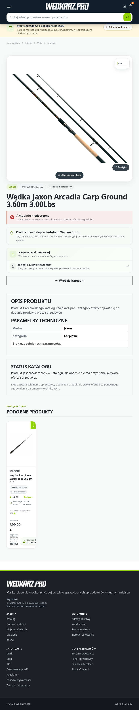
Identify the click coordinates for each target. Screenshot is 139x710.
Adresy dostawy (81, 619)
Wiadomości (79, 624)
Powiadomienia (81, 629)
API (8, 664)
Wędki (40, 43)
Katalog (28, 43)
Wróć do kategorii (72, 281)
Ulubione (12, 634)
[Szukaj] (127, 17)
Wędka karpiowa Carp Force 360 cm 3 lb (21, 478)
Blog (9, 658)
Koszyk (10, 640)
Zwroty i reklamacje (18, 685)
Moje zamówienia (17, 629)
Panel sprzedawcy (82, 658)
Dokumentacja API (17, 669)
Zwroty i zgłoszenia (83, 634)
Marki (10, 653)
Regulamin (13, 674)
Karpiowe (51, 43)
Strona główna (13, 43)
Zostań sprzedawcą (83, 653)
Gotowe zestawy (16, 624)
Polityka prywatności (19, 680)
